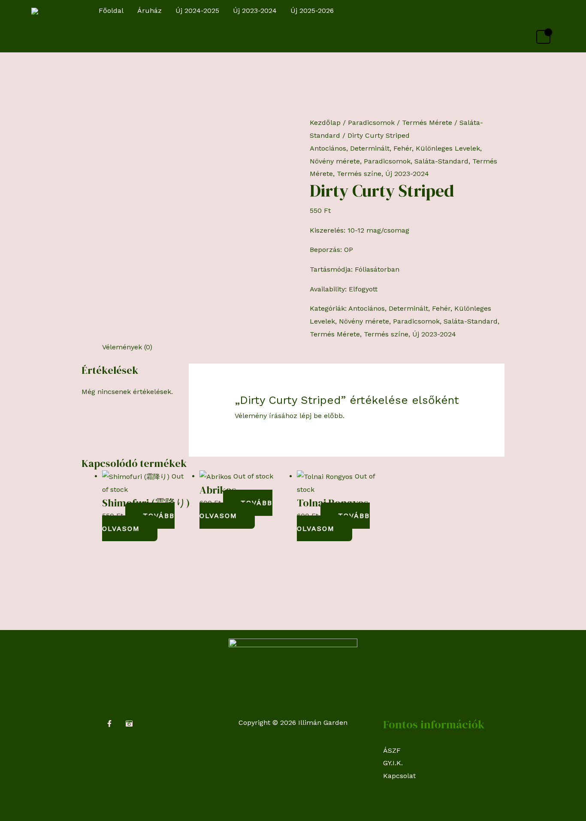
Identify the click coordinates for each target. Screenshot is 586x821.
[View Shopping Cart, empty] (543, 37)
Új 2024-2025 (197, 10)
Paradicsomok (371, 122)
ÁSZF (392, 750)
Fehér (402, 148)
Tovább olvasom (138, 522)
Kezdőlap (325, 122)
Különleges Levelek (448, 148)
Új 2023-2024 (255, 10)
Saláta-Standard (441, 161)
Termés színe (359, 174)
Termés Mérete (427, 122)
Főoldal (111, 10)
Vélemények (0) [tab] (127, 347)
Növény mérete (335, 161)
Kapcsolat (399, 776)
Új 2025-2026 (312, 10)
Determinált (370, 148)
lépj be (310, 416)
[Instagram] (129, 723)
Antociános (328, 148)
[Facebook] (109, 723)
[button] (546, 10)
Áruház (149, 10)
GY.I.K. (393, 763)
